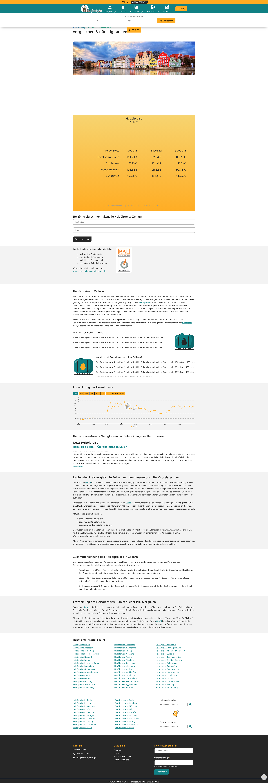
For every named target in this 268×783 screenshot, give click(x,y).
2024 (86, 393)
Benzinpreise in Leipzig (125, 721)
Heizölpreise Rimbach (123, 687)
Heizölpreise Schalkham (166, 675)
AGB (157, 781)
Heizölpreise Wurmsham (84, 684)
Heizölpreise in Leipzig (83, 721)
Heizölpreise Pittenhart (124, 644)
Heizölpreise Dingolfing (83, 666)
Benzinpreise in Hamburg (126, 703)
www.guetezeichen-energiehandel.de (89, 271)
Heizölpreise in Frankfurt (84, 712)
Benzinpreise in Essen (124, 727)
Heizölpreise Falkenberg (83, 687)
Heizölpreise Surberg (165, 654)
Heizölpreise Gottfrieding (125, 678)
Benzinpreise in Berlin (124, 700)
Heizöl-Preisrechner (122, 756)
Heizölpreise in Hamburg (84, 703)
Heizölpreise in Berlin (82, 700)
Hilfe (126, 2)
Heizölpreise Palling (123, 650)
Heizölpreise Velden (123, 669)
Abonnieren (161, 771)
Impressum (136, 781)
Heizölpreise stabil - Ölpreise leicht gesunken (100, 446)
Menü (182, 8)
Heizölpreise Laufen (81, 660)
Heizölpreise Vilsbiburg (124, 666)
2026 (75, 393)
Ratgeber (88, 607)
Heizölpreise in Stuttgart (84, 715)
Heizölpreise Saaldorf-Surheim (169, 660)
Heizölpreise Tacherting (83, 650)
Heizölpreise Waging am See (168, 647)
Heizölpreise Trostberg (83, 647)
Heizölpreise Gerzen (82, 678)
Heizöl (88, 482)
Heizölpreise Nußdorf (82, 657)
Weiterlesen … (79, 466)
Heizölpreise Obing (81, 644)
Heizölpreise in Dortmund (84, 724)
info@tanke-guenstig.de (86, 757)
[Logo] (91, 9)
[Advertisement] (134, 93)
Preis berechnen (82, 239)
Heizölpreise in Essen (82, 727)
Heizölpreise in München (84, 706)
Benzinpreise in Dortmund (126, 724)
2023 (92, 393)
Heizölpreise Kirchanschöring (86, 663)
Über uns (118, 750)
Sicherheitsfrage (162, 757)
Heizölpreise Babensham (167, 663)
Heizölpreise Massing (165, 684)
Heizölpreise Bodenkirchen (167, 669)
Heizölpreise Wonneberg (125, 647)
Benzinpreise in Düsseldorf (127, 718)
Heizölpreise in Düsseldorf (84, 718)
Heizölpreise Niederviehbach (168, 681)
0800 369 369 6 (82, 753)
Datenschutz (147, 781)
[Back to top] (264, 777)
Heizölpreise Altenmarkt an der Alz (171, 650)
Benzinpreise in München (126, 706)
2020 (108, 393)
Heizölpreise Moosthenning (168, 672)
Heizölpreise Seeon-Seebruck (86, 654)
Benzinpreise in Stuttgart (126, 715)
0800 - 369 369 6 (139, 2)
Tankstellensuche (121, 759)
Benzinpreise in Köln (124, 709)
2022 (97, 393)
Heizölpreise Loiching (82, 681)
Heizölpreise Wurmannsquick (169, 687)
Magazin (117, 753)
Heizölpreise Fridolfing (124, 660)
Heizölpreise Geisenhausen (85, 669)
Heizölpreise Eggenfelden (125, 684)
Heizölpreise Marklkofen (125, 672)
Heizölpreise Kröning (165, 678)
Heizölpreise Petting (123, 657)
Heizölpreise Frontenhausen (85, 672)
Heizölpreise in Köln (82, 709)
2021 (102, 393)
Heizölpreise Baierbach (124, 675)
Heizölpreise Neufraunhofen (126, 681)
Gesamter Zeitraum (118, 393)
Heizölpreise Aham (81, 675)
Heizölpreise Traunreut (166, 644)
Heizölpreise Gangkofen (166, 666)
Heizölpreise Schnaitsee (124, 663)
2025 (81, 393)
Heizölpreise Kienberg (124, 654)
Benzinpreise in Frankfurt (126, 712)
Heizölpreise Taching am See (168, 657)
